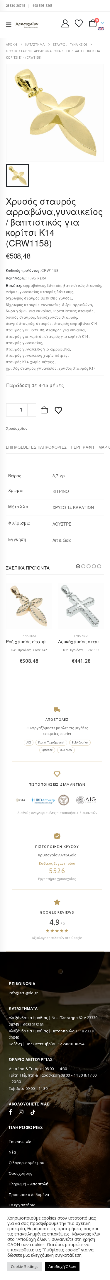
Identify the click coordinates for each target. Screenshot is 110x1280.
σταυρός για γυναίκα (65, 329)
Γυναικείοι (37, 277)
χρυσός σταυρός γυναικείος (31, 368)
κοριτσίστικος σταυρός (73, 310)
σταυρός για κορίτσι (24, 336)
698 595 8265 (43, 6)
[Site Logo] (27, 24)
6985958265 (33, 1024)
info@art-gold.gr (23, 993)
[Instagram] (22, 1113)
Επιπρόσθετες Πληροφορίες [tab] (36, 447)
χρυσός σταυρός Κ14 (77, 368)
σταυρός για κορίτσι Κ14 (66, 336)
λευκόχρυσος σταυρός (57, 317)
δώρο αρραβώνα (77, 304)
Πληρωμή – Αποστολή (28, 1184)
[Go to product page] (29, 606)
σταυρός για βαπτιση (25, 329)
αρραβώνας (34, 285)
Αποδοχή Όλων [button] (62, 1266)
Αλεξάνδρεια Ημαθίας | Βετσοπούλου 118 (47, 1031)
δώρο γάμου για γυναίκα (28, 310)
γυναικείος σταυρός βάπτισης (46, 291)
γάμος (12, 291)
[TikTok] (33, 1113)
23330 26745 (15, 6)
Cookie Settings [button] (24, 1266)
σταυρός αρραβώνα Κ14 (75, 323)
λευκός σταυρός (20, 317)
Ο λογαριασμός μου (26, 1162)
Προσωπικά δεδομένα (29, 1194)
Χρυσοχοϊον (16, 428)
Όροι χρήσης (20, 1173)
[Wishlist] (78, 23)
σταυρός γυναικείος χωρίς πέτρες (37, 355)
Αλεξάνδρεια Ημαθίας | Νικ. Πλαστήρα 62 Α (48, 1017)
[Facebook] (12, 1113)
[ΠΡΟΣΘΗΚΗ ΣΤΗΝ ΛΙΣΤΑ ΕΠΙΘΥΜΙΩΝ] (58, 410)
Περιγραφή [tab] (82, 447)
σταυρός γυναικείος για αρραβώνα (38, 348)
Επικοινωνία (20, 1141)
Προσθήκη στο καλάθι (45, 410)
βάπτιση (54, 285)
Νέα (12, 1152)
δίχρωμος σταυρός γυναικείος (33, 304)
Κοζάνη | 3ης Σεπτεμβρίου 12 (36, 1044)
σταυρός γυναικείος (24, 342)
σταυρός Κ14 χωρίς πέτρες (30, 361)
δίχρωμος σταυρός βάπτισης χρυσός (39, 297)
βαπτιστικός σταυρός (82, 285)
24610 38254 (73, 1044)
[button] (10, 25)
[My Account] (65, 23)
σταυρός (44, 323)
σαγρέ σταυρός (20, 323)
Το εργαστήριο (22, 1204)
